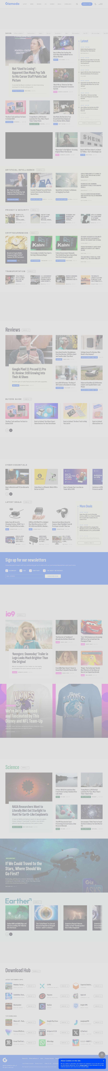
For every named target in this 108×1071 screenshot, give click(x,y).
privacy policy (83, 1065)
